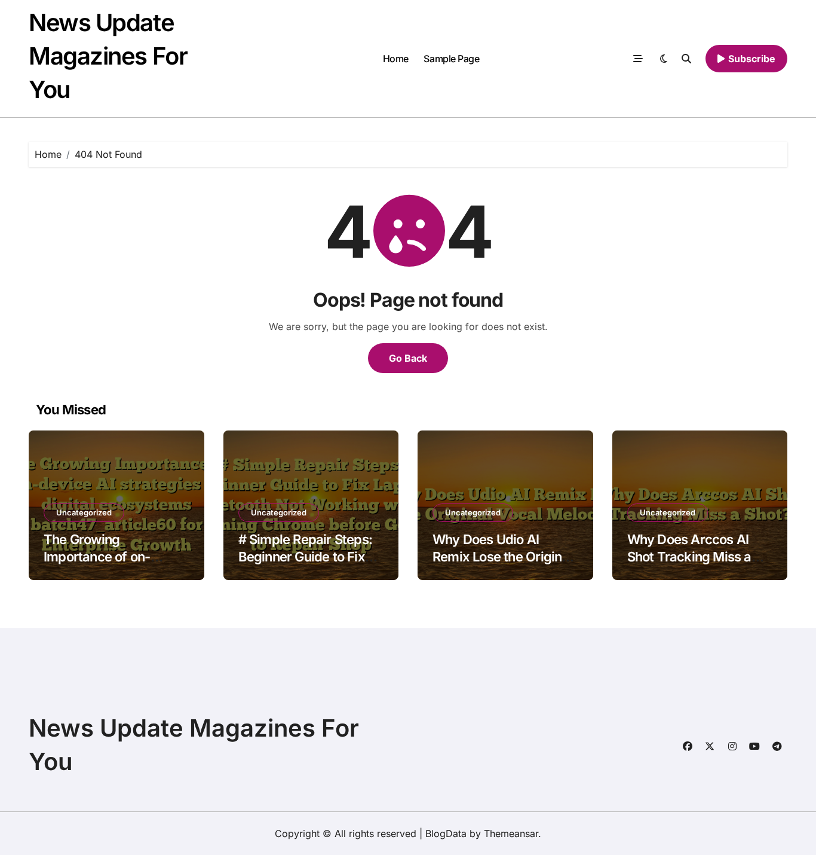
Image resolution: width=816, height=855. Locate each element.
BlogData (446, 833)
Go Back (408, 358)
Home (396, 59)
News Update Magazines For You (108, 56)
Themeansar (511, 833)
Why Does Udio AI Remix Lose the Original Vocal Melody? (502, 556)
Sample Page (451, 59)
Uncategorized (84, 512)
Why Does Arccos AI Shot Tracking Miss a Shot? (689, 556)
